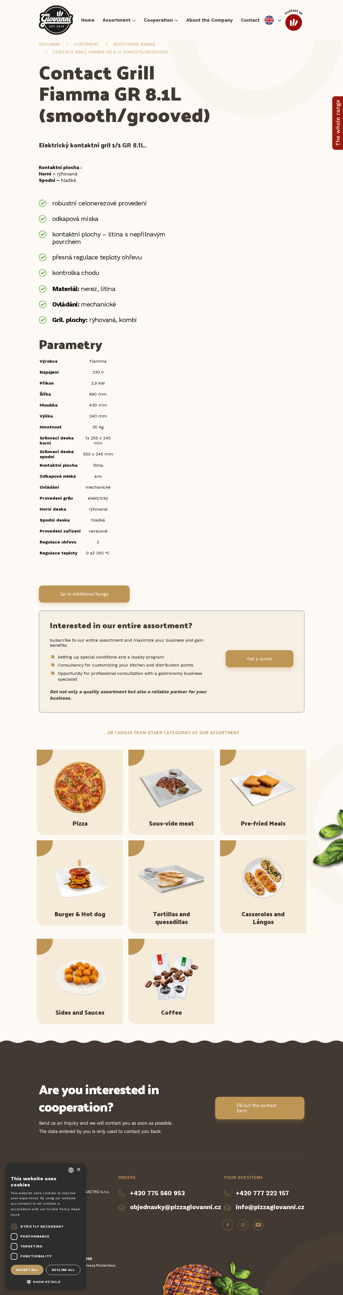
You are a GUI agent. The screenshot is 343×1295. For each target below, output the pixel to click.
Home (88, 20)
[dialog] (45, 1226)
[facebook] (228, 1225)
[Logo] (56, 20)
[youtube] (258, 1225)
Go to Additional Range (84, 594)
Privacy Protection (99, 1265)
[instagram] (243, 1225)
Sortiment (86, 44)
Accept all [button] (27, 1270)
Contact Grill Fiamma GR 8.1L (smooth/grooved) (111, 52)
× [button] (78, 1170)
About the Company (209, 20)
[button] (45, 1281)
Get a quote (259, 658)
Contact (250, 20)
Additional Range (134, 44)
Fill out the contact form (257, 1108)
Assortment (117, 20)
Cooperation (158, 20)
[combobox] (71, 1170)
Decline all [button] (63, 1270)
